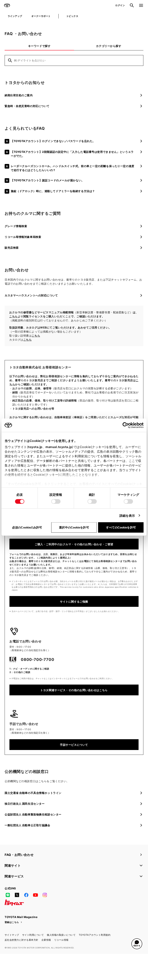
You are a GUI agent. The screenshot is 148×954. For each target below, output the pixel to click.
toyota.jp (35, 447)
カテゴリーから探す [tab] (108, 46)
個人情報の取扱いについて (61, 934)
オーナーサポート (41, 16)
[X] (17, 895)
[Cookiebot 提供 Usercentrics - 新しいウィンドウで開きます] (127, 425)
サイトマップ (12, 934)
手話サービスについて (74, 744)
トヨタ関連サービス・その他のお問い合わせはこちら (74, 690)
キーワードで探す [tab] (39, 46)
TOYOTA (7, 5)
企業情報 (46, 939)
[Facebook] (26, 895)
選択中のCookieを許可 (74, 527)
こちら (13, 316)
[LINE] (8, 895)
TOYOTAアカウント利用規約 (94, 934)
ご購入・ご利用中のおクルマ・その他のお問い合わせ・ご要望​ (74, 544)
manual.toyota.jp (58, 447)
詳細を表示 (127, 515)
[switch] (56, 501)
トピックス (72, 16)
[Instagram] (45, 895)
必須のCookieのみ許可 (27, 527)
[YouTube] (35, 895)
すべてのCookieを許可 (121, 527)
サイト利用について (33, 934)
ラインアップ (15, 16)
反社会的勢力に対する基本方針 (21, 939)
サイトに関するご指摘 (74, 601)
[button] (136, 943)
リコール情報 (61, 939)
